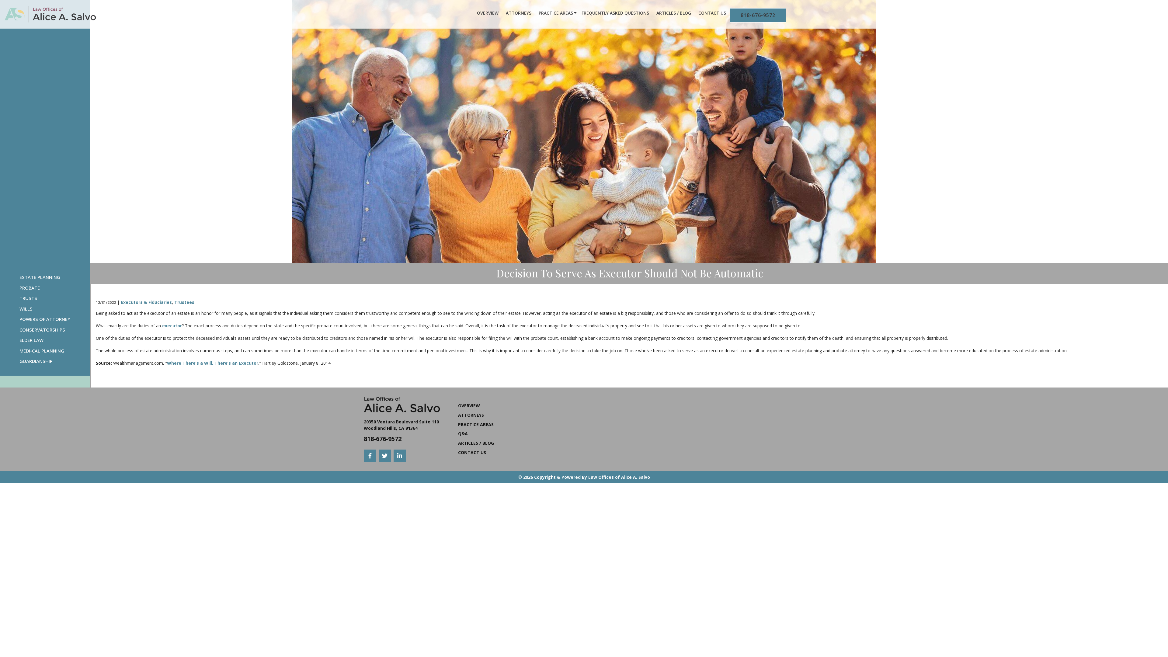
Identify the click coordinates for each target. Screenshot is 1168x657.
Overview (488, 13)
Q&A (463, 433)
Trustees (184, 302)
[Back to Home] (50, 14)
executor (172, 325)
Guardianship (36, 361)
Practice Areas (556, 13)
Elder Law (31, 340)
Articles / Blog (673, 13)
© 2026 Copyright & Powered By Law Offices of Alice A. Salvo (584, 477)
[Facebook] (370, 456)
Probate (29, 288)
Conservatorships (42, 330)
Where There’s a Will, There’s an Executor (212, 363)
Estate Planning (39, 277)
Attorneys (518, 13)
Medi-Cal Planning (41, 351)
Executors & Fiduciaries (146, 302)
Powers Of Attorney (44, 319)
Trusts (28, 298)
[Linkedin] (400, 456)
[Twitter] (385, 456)
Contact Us (712, 13)
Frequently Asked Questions (615, 13)
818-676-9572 (758, 15)
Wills (26, 309)
